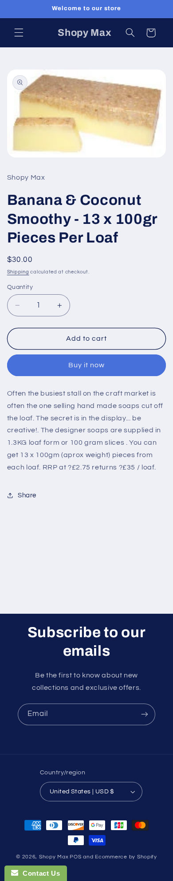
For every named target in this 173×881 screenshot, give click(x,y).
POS (75, 856)
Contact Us (39, 873)
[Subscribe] (144, 714)
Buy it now (86, 365)
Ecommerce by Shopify (126, 856)
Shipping (18, 271)
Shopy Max (54, 856)
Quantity (20, 287)
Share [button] (27, 495)
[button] (18, 33)
